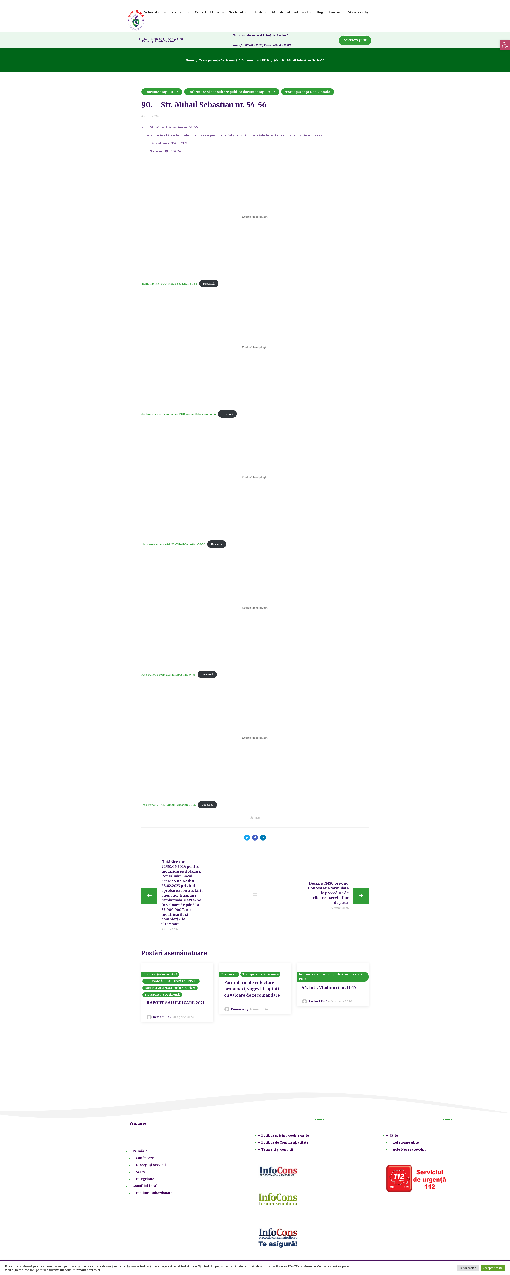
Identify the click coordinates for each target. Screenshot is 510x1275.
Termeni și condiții (277, 1149)
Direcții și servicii (151, 1165)
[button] (505, 45)
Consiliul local (145, 1186)
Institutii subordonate (154, 1193)
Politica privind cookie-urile (285, 1135)
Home (190, 60)
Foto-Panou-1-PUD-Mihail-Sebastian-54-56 (168, 674)
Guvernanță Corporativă (160, 974)
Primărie (140, 1151)
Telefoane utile (406, 1142)
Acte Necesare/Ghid (409, 1149)
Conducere (145, 1158)
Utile (394, 1135)
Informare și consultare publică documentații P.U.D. (231, 92)
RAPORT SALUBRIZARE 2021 (175, 1002)
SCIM (140, 1172)
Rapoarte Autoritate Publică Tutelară (170, 988)
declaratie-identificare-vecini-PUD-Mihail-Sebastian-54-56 (178, 414)
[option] (177, 992)
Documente (229, 974)
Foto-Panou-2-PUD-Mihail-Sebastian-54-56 (168, 804)
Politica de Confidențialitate (284, 1142)
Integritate (145, 1179)
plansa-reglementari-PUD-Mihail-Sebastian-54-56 (173, 544)
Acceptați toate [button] (493, 1268)
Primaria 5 (238, 1009)
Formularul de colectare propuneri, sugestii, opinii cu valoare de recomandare (252, 989)
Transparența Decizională (218, 60)
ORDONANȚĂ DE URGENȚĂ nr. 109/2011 (171, 981)
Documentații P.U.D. (255, 60)
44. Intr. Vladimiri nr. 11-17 (329, 987)
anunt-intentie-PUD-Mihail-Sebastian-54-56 (169, 283)
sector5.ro (161, 1017)
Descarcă (209, 283)
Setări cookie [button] (467, 1268)
